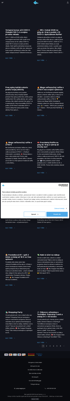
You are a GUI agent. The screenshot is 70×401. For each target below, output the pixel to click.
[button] (63, 346)
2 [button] (46, 346)
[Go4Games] (35, 2)
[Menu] (3, 2)
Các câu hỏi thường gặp (35, 380)
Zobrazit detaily (59, 208)
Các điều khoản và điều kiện (35, 369)
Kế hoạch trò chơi (35, 366)
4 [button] (53, 346)
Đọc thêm (8, 58)
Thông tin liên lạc (35, 384)
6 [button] (60, 346)
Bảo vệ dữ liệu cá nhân (35, 373)
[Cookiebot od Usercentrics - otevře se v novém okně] (60, 185)
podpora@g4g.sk (20, 388)
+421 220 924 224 (51, 388)
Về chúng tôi (35, 377)
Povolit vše (57, 214)
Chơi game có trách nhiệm (35, 362)
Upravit (33, 214)
